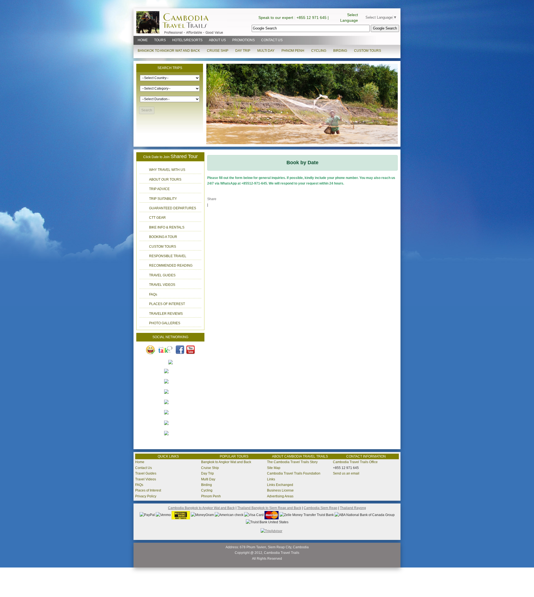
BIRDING (340, 51)
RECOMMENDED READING (170, 265)
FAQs (153, 294)
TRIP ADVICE (159, 189)
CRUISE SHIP (217, 51)
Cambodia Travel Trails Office (355, 462)
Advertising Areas (280, 496)
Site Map (273, 468)
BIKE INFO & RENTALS (166, 227)
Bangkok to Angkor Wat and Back (226, 462)
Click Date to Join (156, 157)
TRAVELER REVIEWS (166, 314)
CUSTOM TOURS (367, 51)
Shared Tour (184, 156)
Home (139, 462)
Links (271, 479)
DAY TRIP (242, 51)
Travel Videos (145, 479)
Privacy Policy (145, 496)
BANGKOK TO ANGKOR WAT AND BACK (169, 51)
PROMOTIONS (243, 40)
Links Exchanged (280, 485)
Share (211, 199)
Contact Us (143, 468)
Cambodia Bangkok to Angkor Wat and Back (201, 508)
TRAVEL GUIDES (162, 275)
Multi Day (208, 479)
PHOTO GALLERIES (164, 323)
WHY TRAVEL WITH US (167, 170)
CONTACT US (272, 40)
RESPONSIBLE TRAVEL (167, 256)
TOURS (160, 40)
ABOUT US (217, 40)
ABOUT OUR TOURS (165, 179)
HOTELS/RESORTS (187, 40)
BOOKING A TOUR (163, 237)
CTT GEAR (157, 218)
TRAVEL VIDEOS (162, 285)
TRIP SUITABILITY (163, 199)
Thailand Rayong (353, 508)
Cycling (206, 490)
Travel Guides (145, 473)
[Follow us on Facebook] (180, 350)
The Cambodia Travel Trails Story (292, 462)
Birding (206, 485)
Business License (280, 490)
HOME (143, 40)
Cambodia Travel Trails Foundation (293, 473)
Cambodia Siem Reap (320, 508)
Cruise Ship (210, 468)
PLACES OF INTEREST (167, 304)
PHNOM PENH (292, 51)
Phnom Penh (211, 496)
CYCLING (318, 51)
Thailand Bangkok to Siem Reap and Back (269, 508)
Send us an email (346, 473)
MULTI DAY (266, 51)
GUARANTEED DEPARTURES (172, 208)
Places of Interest (148, 490)
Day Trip (207, 473)
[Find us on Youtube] (191, 350)
